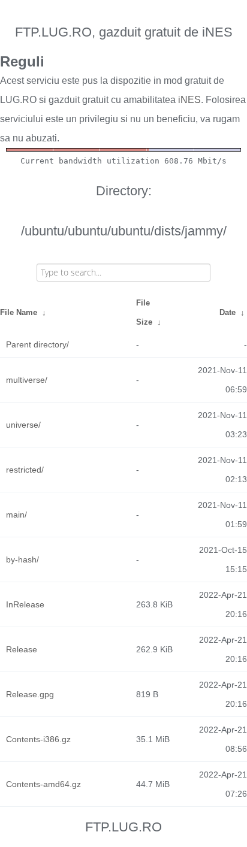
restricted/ (25, 469)
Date (227, 312)
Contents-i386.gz (38, 739)
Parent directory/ (37, 344)
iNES (189, 100)
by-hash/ (22, 559)
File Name (18, 312)
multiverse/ (26, 380)
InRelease (25, 604)
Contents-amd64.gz (43, 784)
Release (21, 649)
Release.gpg (30, 694)
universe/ (23, 424)
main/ (16, 514)
